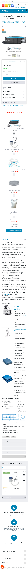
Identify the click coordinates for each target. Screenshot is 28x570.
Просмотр (24, 474)
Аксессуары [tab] (6, 445)
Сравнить (6, 102)
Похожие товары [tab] (7, 498)
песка (24, 315)
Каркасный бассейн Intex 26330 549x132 (14, 128)
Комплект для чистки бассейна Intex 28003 (14, 170)
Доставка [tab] (5, 457)
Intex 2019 (6, 436)
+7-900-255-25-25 (21, 4)
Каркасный (7, 294)
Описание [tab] (5, 239)
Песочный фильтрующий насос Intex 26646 (19, 308)
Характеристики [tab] (7, 441)
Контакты (16, 7)
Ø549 (13, 436)
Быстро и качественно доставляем (14, 512)
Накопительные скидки (14, 526)
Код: (20, 61)
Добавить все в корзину (14, 230)
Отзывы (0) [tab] (5, 453)
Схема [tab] (4, 449)
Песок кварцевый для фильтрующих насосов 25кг (14, 211)
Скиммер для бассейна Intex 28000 (14, 149)
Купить (15, 78)
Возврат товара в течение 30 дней (14, 542)
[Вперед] (25, 27)
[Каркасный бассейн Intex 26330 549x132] (14, 39)
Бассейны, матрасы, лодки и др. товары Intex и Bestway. (13, 568)
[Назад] (2, 27)
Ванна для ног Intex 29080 (14, 190)
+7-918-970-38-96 (20, 6)
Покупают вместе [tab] (7, 468)
